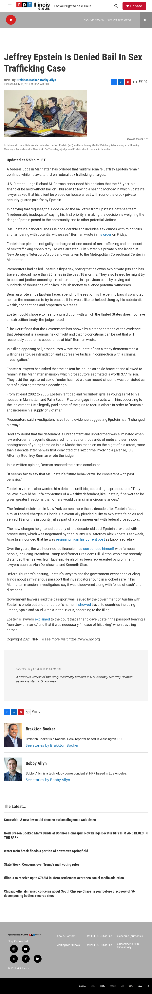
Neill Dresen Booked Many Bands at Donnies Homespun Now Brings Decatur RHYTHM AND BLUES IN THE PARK (76, 835)
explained (42, 619)
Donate (136, 6)
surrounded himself (98, 549)
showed (84, 604)
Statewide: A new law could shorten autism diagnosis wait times (50, 820)
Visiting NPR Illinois (68, 945)
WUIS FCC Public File (99, 936)
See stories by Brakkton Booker (52, 745)
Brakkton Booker (27, 80)
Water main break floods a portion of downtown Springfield (46, 851)
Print (143, 81)
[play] (11, 20)
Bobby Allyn (48, 80)
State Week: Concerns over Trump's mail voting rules (41, 864)
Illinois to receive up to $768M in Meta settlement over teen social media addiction (64, 878)
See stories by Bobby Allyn (48, 779)
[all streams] (146, 20)
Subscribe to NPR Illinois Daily (128, 946)
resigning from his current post (80, 539)
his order (104, 234)
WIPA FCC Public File (99, 945)
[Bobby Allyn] (13, 769)
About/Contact (66, 936)
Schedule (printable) (130, 936)
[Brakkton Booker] (13, 735)
